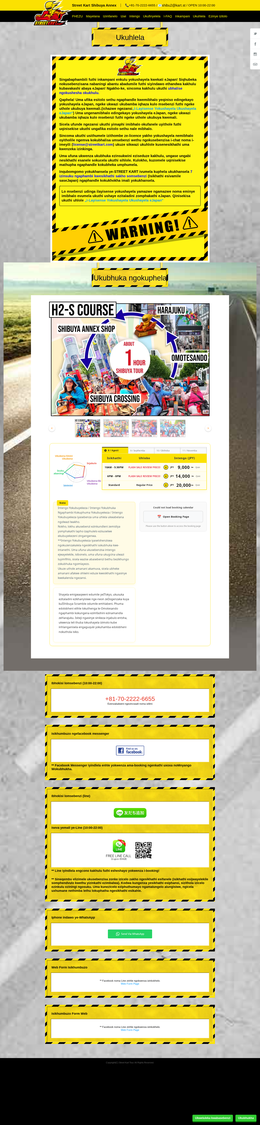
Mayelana (93, 16)
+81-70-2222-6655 (130, 698)
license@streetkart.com (93, 144)
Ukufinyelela (151, 16)
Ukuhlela (199, 16)
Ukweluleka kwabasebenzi (212, 1118)
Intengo (134, 16)
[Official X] (255, 33)
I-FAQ (168, 16)
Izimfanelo (110, 16)
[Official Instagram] (255, 54)
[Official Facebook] (255, 44)
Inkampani (182, 16)
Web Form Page (130, 983)
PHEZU (77, 16)
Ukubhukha (246, 1118)
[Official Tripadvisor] (255, 64)
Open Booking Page (176, 516)
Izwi (123, 16)
